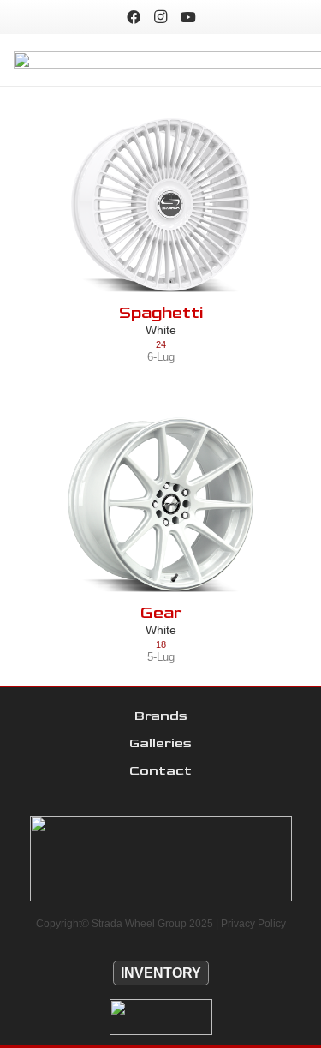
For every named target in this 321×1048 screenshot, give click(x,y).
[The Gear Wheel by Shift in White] (160, 505)
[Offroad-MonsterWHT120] (160, 1017)
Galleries (160, 743)
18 (161, 644)
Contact (160, 771)
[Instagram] (161, 17)
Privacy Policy (253, 924)
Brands (160, 716)
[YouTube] (188, 17)
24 (161, 344)
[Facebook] (133, 17)
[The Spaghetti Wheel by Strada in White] (160, 205)
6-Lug (161, 356)
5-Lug (161, 656)
